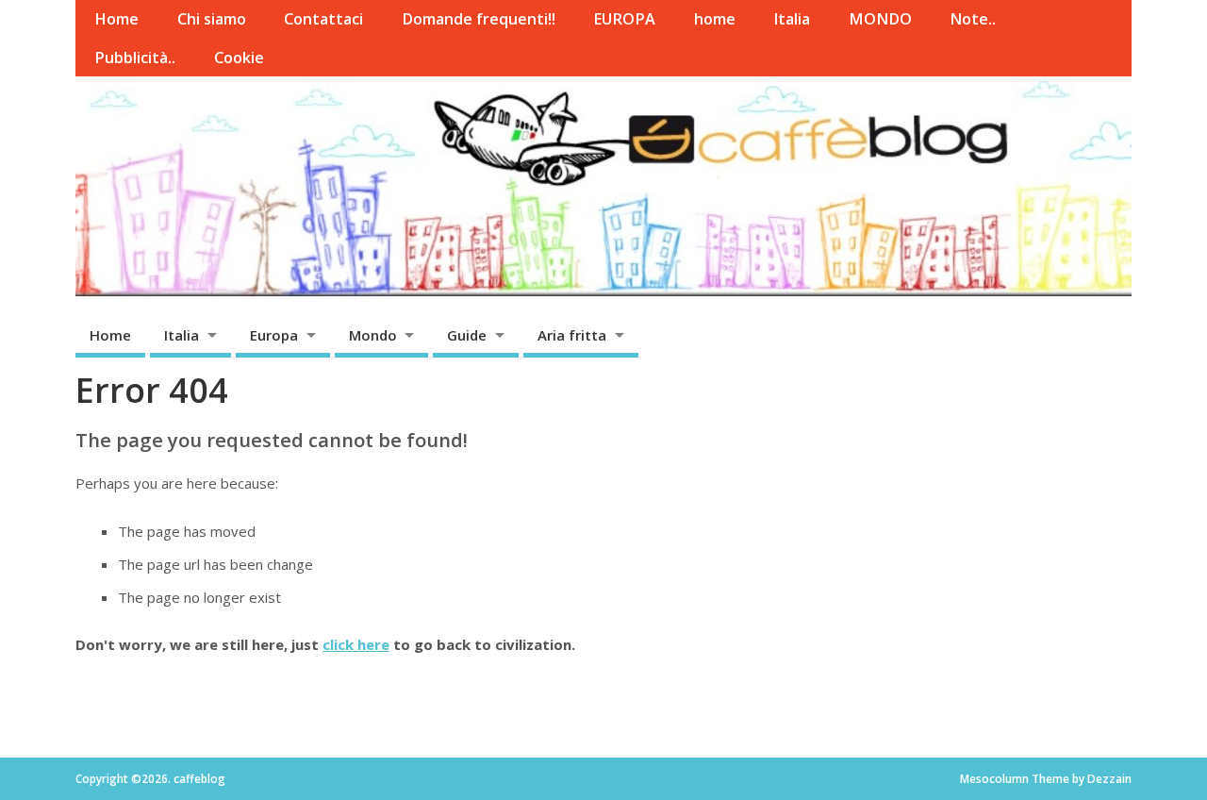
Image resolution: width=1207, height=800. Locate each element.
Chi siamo (211, 18)
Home (116, 18)
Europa (274, 334)
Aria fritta (571, 334)
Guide (467, 334)
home (715, 18)
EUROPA (624, 18)
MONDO (880, 18)
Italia (791, 18)
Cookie (239, 57)
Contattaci (323, 18)
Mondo (373, 334)
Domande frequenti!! (478, 18)
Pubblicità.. (134, 57)
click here (355, 644)
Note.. (973, 18)
